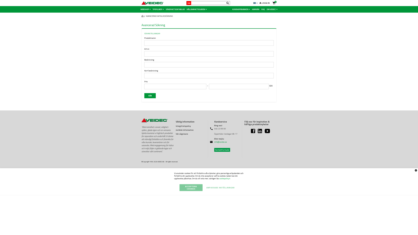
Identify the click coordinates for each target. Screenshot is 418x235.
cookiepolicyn (224, 178)
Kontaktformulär (222, 149)
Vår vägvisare (182, 133)
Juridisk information (185, 129)
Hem (142, 16)
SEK (271, 85)
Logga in (266, 3)
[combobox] (210, 3)
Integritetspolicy (183, 126)
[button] (196, 9)
